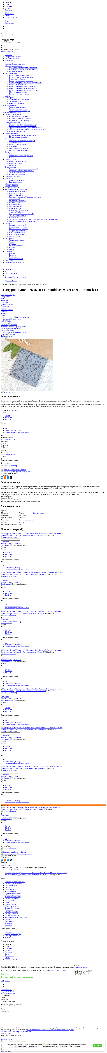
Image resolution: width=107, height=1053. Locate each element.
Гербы (7, 902)
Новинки (8, 55)
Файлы (3, 336)
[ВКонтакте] (2, 477)
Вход (7, 21)
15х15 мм (8, 417)
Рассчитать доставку (24, 471)
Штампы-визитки (11, 898)
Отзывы (4, 330)
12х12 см (8, 419)
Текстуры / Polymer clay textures (16, 917)
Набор (3, 321)
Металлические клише (13, 893)
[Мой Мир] (8, 477)
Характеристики (7, 327)
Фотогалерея (9, 14)
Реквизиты (5, 974)
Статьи (7, 16)
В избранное (5, 545)
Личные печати (10, 900)
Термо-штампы (10, 891)
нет (6, 428)
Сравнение (17, 543)
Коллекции (9, 60)
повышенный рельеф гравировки (17, 432)
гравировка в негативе (13, 430)
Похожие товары (7, 332)
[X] (11, 477)
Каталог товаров (7, 51)
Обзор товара (5, 319)
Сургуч (7, 887)
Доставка (8, 10)
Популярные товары (12, 58)
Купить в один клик (24, 1031)
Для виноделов (10, 906)
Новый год (9, 925)
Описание (4, 325)
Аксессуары (5, 328)
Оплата (7, 12)
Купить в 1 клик (20, 470)
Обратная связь (6, 990)
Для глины (9, 910)
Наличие (4, 334)
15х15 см (8, 830)
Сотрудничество (11, 17)
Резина (3, 443)
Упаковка (8, 923)
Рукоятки (8, 919)
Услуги (7, 8)
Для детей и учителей (12, 908)
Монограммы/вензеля (12, 897)
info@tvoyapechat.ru (82, 967)
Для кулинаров (10, 904)
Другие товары (38, 513)
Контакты (8, 6)
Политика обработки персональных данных (17, 977)
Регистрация (9, 23)
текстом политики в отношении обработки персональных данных (50, 1030)
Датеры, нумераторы (12, 915)
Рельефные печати (11, 913)
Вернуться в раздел (8, 317)
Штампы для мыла (11, 912)
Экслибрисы (9, 889)
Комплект (4, 323)
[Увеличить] (27, 390)
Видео (3, 338)
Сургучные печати (11, 885)
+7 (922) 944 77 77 (7, 992)
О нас (7, 4)
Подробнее (5, 541)
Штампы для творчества (13, 884)
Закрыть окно (6, 865)
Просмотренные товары (9, 869)
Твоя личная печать (8, 454)
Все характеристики (8, 439)
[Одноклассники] (5, 477)
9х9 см (7, 416)
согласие (45, 1045)
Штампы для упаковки (13, 895)
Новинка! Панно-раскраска (15, 882)
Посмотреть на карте (58, 970)
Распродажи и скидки (13, 57)
